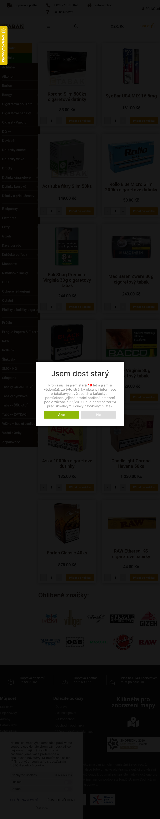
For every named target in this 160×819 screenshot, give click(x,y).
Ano (61, 415)
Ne (98, 415)
